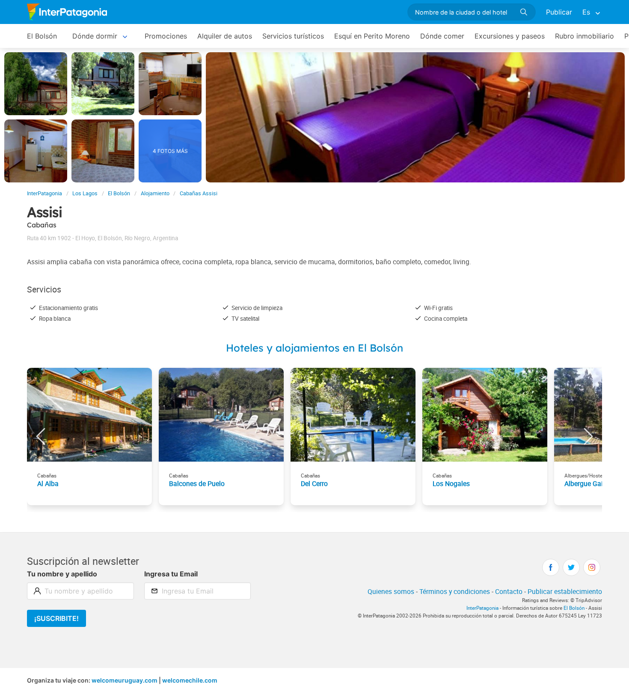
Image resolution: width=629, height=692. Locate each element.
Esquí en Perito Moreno (372, 36)
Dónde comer (442, 36)
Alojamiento (155, 193)
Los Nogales (451, 483)
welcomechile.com (189, 680)
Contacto (508, 591)
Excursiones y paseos (510, 36)
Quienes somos (391, 591)
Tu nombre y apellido (62, 574)
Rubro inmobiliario (584, 36)
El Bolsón (42, 36)
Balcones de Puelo (197, 483)
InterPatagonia (44, 193)
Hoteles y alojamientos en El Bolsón (314, 347)
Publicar (559, 12)
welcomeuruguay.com (124, 680)
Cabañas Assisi (198, 193)
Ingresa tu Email (171, 574)
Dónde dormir (94, 36)
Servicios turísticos (293, 36)
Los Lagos (85, 193)
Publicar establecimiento (565, 591)
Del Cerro (314, 483)
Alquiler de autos (224, 36)
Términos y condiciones (454, 591)
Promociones (166, 36)
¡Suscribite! (56, 618)
